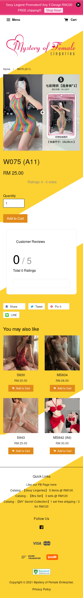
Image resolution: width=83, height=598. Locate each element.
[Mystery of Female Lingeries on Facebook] (41, 528)
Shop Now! (53, 10)
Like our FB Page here (41, 484)
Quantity (9, 195)
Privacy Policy (41, 589)
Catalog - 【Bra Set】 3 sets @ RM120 (41, 496)
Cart (73, 19)
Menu (15, 19)
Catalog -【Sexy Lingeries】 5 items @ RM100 (41, 490)
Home (6, 69)
